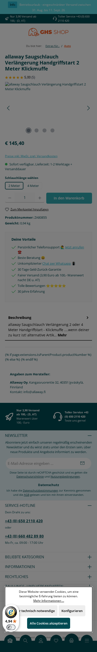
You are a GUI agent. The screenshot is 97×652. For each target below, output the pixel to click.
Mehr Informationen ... (48, 600)
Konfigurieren (72, 611)
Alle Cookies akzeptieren (48, 623)
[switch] (10, 627)
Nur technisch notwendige (35, 611)
